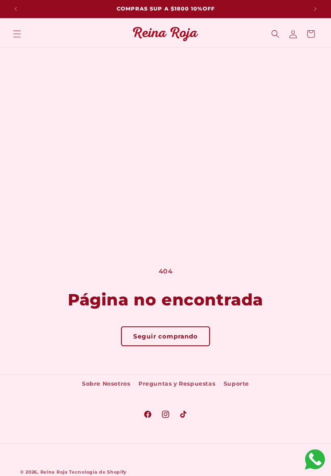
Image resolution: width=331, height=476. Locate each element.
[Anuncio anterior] (16, 9)
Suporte (236, 383)
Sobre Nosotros (106, 383)
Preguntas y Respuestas (176, 383)
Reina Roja (54, 472)
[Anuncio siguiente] (315, 9)
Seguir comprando (165, 336)
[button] (17, 34)
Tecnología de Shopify (98, 472)
